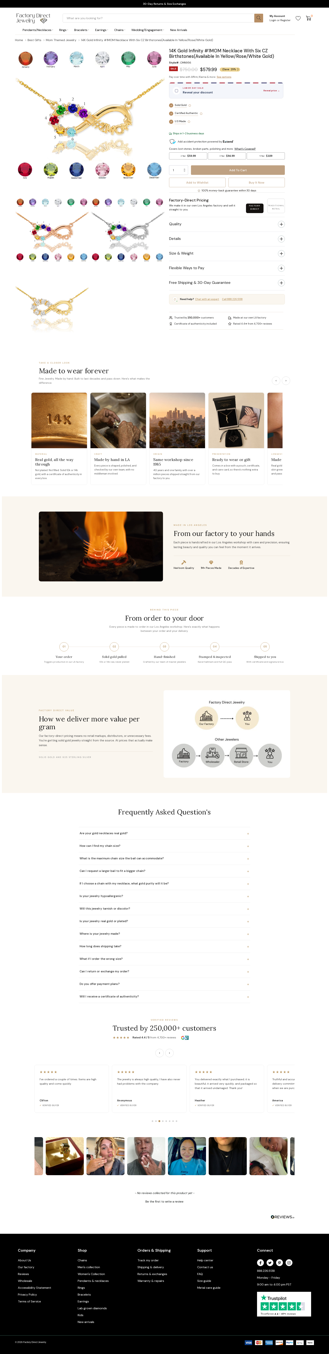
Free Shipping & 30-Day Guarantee (200, 282)
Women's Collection (91, 1274)
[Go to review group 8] (176, 1121)
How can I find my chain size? (164, 846)
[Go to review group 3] (159, 1121)
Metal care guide (208, 1288)
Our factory (26, 1267)
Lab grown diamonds (92, 1308)
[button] (227, 45)
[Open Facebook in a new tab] (260, 1263)
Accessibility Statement (34, 1288)
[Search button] (258, 18)
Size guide (204, 1281)
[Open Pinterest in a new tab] (279, 1263)
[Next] (286, 381)
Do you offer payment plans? (164, 984)
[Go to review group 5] (166, 1121)
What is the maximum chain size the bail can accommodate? (164, 858)
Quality (175, 223)
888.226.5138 (266, 1271)
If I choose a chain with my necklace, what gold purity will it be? (164, 883)
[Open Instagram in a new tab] (289, 1263)
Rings (81, 1288)
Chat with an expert (207, 299)
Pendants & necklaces (93, 1281)
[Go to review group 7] (173, 1121)
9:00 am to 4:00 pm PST (274, 1284)
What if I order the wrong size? (164, 959)
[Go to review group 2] (156, 1121)
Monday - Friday (268, 1278)
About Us (24, 1260)
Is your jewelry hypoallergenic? (164, 896)
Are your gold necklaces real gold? (164, 833)
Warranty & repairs (150, 1281)
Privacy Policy (27, 1295)
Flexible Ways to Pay (186, 267)
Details (175, 238)
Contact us (205, 1267)
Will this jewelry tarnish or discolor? (164, 908)
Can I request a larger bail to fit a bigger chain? (164, 871)
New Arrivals (178, 30)
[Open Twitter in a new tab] (270, 1263)
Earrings (83, 1301)
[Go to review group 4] (163, 1121)
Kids (80, 1315)
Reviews (23, 1274)
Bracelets (84, 1295)
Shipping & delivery (150, 1267)
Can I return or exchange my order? (164, 971)
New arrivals (86, 1322)
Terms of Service (29, 1301)
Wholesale (25, 1281)
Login (273, 20)
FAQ (200, 1274)
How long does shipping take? (164, 946)
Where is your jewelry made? (164, 933)
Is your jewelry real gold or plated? (164, 921)
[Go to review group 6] (169, 1121)
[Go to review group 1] (152, 1121)
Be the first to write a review (164, 1202)
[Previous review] (159, 1053)
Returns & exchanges (152, 1274)
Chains (82, 1260)
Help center (205, 1260)
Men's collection (89, 1267)
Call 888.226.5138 (232, 299)
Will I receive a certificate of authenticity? (164, 996)
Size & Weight (181, 253)
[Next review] (169, 1053)
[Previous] (276, 381)
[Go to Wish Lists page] (298, 18)
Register (285, 20)
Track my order (148, 1260)
